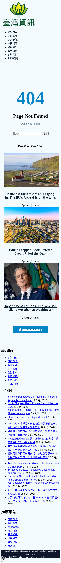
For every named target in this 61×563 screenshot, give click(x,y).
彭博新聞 (13, 519)
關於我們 (13, 54)
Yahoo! (35, 551)
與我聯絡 (13, 51)
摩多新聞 (13, 523)
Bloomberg (25, 551)
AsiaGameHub (11, 551)
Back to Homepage (32, 329)
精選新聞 (13, 36)
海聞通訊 (13, 534)
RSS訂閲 (13, 58)
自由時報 (13, 530)
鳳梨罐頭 (13, 538)
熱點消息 (13, 47)
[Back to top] (3, 560)
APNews (52, 551)
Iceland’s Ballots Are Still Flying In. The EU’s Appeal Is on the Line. (30, 195)
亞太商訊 (13, 39)
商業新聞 (13, 43)
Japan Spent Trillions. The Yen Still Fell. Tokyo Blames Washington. (30, 307)
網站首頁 (13, 32)
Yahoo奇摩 (14, 527)
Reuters (43, 551)
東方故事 (13, 545)
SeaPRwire (30, 554)
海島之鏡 (13, 542)
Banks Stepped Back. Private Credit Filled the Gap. (30, 251)
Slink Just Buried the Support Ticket (27, 417)
